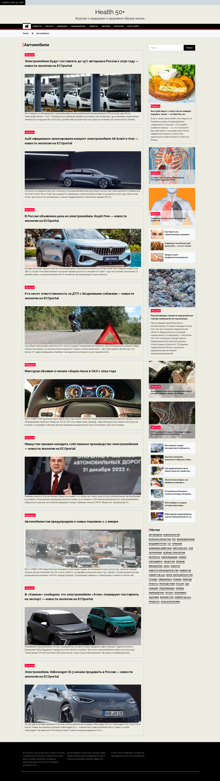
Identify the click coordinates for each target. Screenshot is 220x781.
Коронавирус (156, 562)
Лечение (180, 562)
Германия (177, 544)
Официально (165, 579)
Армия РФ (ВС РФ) (171, 535)
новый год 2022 (183, 597)
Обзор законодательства (179, 575)
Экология (118, 26)
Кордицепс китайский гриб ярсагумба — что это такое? (178, 244)
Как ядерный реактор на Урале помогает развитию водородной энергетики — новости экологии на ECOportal (177, 469)
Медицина (62, 26)
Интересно (154, 557)
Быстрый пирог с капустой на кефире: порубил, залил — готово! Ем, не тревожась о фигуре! (171, 113)
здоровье (154, 597)
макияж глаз (167, 597)
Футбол (169, 593)
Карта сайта (133, 26)
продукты (154, 602)
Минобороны (155, 566)
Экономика (180, 593)
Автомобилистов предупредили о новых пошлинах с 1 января (71, 521)
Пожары (177, 579)
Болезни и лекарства (160, 539)
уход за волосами (170, 602)
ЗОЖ (191, 548)
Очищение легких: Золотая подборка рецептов (168, 219)
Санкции (153, 588)
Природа (187, 579)
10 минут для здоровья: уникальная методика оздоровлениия (167, 179)
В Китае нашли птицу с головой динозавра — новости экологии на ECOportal (172, 433)
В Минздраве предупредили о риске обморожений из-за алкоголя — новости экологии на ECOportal (178, 515)
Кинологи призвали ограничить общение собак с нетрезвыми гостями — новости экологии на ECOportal (178, 458)
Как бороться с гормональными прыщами (177, 233)
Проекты (153, 584)
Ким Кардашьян (169, 557)
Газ (169, 544)
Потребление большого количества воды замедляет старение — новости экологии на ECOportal (178, 492)
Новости (37, 26)
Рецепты (94, 26)
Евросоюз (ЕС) (180, 548)
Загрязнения (155, 553)
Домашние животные (160, 548)
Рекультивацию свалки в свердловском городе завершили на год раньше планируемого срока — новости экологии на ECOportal (172, 317)
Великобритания (186, 539)
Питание (106, 26)
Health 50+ (110, 12)
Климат (182, 557)
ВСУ (174, 539)
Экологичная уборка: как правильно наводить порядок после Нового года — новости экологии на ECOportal (178, 481)
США (187, 584)
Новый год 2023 (157, 575)
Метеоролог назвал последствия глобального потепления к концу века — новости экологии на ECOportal (177, 447)
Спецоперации (166, 588)
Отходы (153, 579)
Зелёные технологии (174, 553)
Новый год (185, 571)
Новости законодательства (163, 571)
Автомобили (155, 535)
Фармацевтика (78, 26)
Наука (167, 566)
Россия (180, 584)
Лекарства (169, 562)
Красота (49, 26)
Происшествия (167, 584)
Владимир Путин (157, 544)
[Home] (27, 26)
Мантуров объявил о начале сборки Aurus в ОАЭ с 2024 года (70, 371)
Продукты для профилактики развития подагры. (176, 256)
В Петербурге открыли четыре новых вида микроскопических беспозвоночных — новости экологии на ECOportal (177, 504)
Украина (180, 588)
